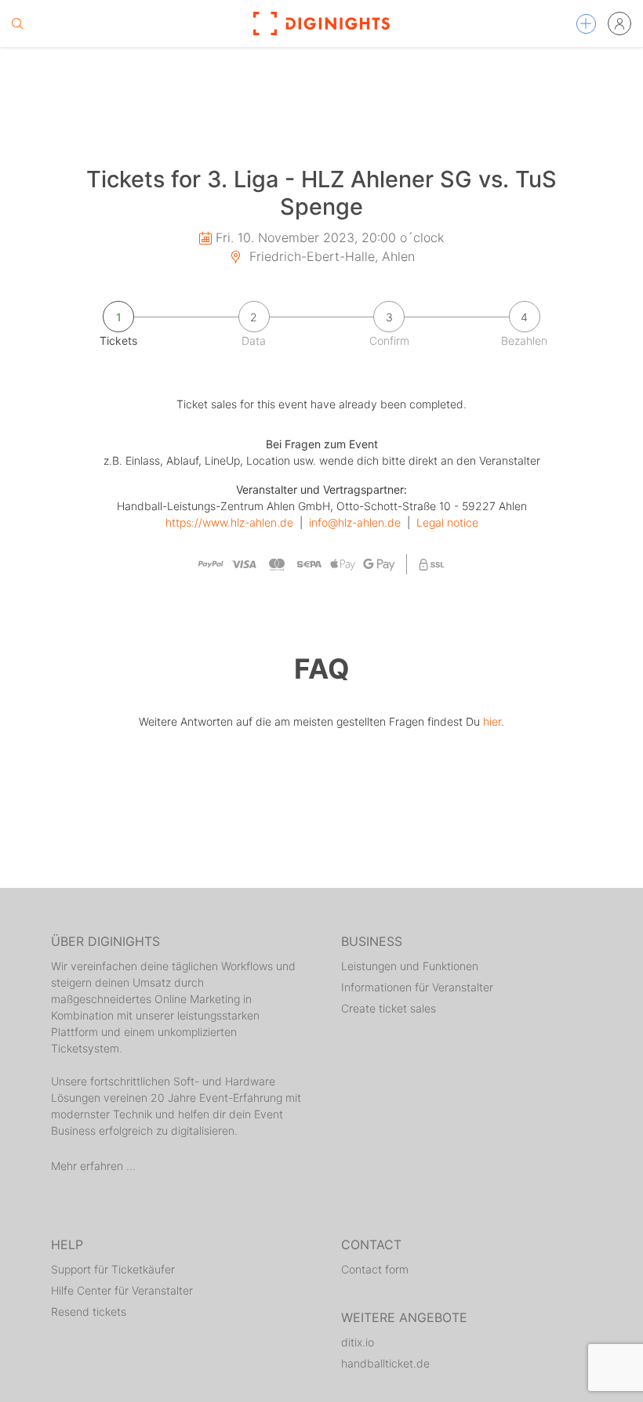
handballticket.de (385, 1363)
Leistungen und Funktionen (409, 966)
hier (492, 721)
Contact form (375, 1269)
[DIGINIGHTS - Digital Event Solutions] (321, 23)
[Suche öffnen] (17, 23)
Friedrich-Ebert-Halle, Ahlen (330, 256)
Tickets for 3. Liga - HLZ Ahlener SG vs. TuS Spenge (321, 192)
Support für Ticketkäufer (113, 1269)
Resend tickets (88, 1311)
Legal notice (447, 522)
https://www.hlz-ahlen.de (229, 522)
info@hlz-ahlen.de (355, 522)
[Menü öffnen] (586, 24)
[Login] (619, 23)
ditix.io (357, 1342)
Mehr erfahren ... (93, 1165)
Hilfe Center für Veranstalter (122, 1290)
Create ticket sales (388, 1008)
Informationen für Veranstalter (417, 987)
